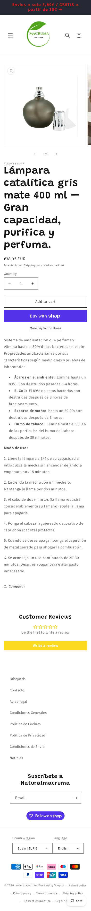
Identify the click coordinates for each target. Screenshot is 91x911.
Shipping (29, 265)
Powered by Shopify (51, 885)
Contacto (17, 690)
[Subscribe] (75, 798)
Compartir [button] (17, 586)
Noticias (16, 758)
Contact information (37, 901)
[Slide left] (34, 154)
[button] (10, 35)
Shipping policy (73, 893)
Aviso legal (18, 701)
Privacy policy (22, 893)
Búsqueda (18, 678)
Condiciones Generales (28, 712)
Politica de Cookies (25, 724)
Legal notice (64, 901)
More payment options (45, 328)
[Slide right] (56, 154)
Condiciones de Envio (27, 746)
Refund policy (78, 885)
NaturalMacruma (27, 885)
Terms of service (47, 893)
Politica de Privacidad (27, 735)
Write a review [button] (45, 645)
